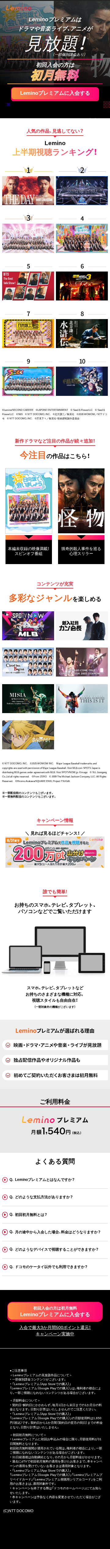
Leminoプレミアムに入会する (55, 93)
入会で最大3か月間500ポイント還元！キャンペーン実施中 (55, 1330)
